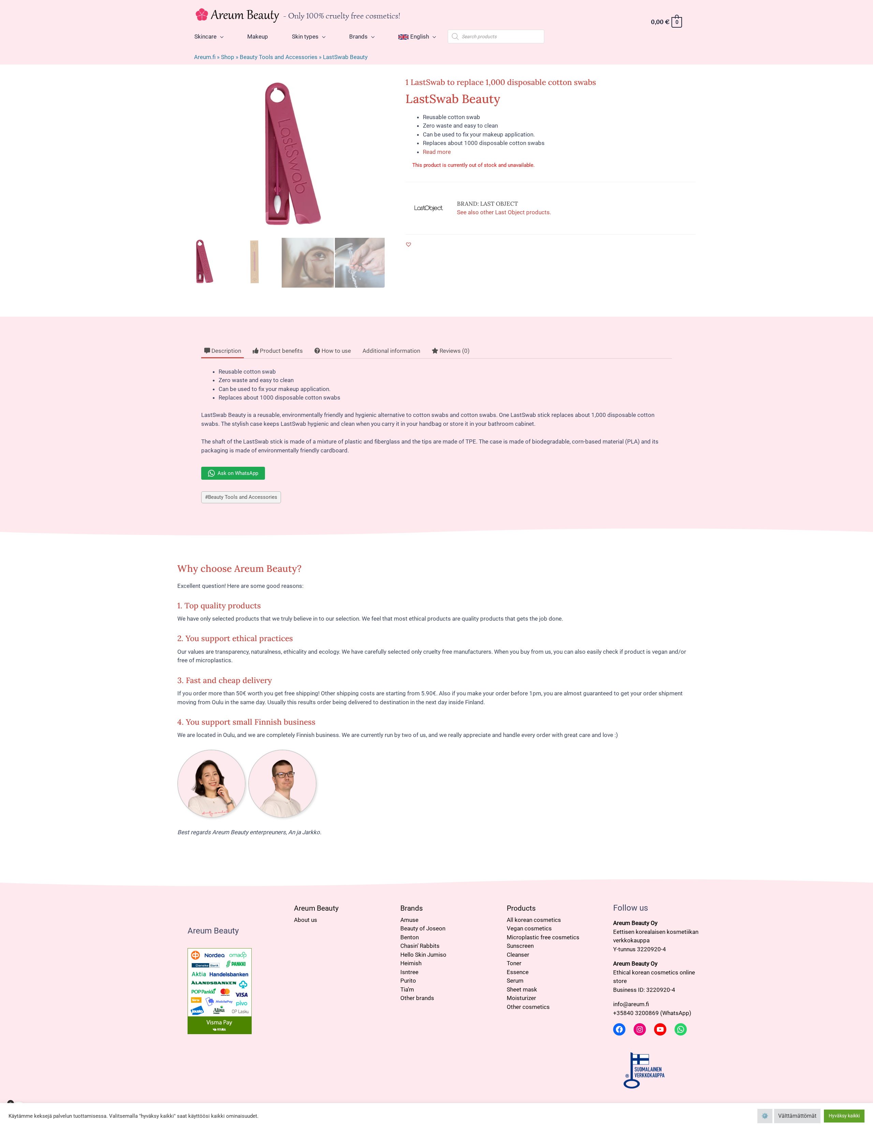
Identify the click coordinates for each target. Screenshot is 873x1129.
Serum (515, 980)
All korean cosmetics (534, 919)
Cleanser (518, 954)
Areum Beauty (316, 908)
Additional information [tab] (391, 350)
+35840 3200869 (636, 1013)
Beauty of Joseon (422, 928)
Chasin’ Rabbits (420, 945)
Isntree (409, 972)
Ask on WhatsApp (238, 473)
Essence (518, 972)
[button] (408, 244)
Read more (437, 151)
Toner (514, 963)
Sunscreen (520, 945)
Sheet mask (522, 989)
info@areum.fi (631, 1004)
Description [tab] (225, 350)
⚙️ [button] (764, 1116)
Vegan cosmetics (529, 928)
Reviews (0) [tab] (454, 350)
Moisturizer (521, 998)
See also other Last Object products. (504, 212)
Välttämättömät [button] (797, 1116)
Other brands (417, 998)
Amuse (409, 919)
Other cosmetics (528, 1006)
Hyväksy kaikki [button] (844, 1115)
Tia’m (407, 989)
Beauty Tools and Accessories (278, 57)
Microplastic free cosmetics (543, 937)
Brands (411, 908)
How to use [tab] (335, 350)
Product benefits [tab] (280, 350)
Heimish (410, 963)
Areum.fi (205, 57)
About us (305, 919)
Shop (227, 57)
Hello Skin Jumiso (423, 954)
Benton (409, 937)
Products (521, 908)
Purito (408, 980)
